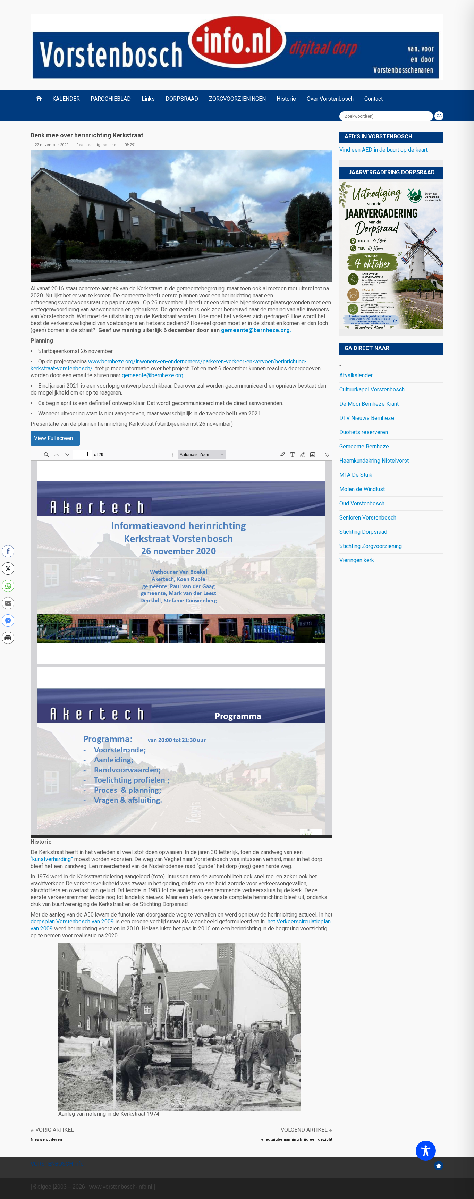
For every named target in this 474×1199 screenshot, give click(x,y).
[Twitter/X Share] (8, 568)
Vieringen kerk (356, 560)
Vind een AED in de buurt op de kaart (383, 149)
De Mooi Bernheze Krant (369, 403)
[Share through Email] (8, 603)
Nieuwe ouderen (46, 1139)
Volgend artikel (304, 1129)
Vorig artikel (54, 1129)
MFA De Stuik (355, 475)
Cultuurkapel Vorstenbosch (372, 389)
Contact (373, 98)
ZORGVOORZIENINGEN (237, 98)
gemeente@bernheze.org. (256, 330)
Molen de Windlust (362, 489)
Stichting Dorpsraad (363, 532)
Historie (286, 98)
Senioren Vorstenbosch (367, 517)
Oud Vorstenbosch (361, 503)
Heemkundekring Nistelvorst (374, 460)
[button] (8, 653)
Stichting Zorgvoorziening (370, 546)
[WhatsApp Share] (8, 586)
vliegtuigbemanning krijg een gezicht (296, 1139)
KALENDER (66, 98)
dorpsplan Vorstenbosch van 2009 (72, 921)
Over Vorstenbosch (330, 98)
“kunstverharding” (52, 859)
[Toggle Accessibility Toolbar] (426, 1151)
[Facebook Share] (8, 551)
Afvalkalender (356, 375)
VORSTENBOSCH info (57, 1163)
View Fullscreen (53, 438)
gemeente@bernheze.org (152, 375)
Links (148, 98)
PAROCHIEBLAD (111, 98)
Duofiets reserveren (363, 432)
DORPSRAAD (182, 98)
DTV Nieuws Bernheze (366, 418)
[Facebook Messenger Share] (8, 620)
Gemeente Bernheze (364, 446)
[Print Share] (8, 638)
